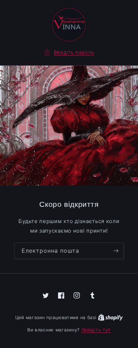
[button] (69, 52)
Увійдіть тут (96, 329)
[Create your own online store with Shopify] (110, 317)
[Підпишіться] (115, 250)
